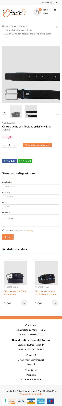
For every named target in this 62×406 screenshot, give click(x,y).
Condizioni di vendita (31, 379)
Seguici (30, 364)
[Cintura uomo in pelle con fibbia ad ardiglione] (46, 273)
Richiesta (6, 212)
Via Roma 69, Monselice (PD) (31, 344)
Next (57, 112)
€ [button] (48, 11)
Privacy (30, 231)
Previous (4, 112)
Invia (8, 237)
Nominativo (7, 182)
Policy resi (31, 374)
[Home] (14, 12)
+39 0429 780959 (36, 349)
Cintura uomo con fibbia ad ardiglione (15, 292)
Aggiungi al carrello (38, 145)
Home (5, 26)
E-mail (4, 202)
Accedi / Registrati (49, 2)
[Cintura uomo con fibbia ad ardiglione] (15, 273)
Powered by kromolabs (31, 394)
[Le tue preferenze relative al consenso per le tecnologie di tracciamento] (5, 401)
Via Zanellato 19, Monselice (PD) (31, 329)
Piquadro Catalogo (19, 26)
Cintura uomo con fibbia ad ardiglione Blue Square (28, 33)
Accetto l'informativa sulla (19, 231)
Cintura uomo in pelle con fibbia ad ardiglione (45, 292)
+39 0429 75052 (36, 334)
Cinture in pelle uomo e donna (19, 30)
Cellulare (6, 192)
